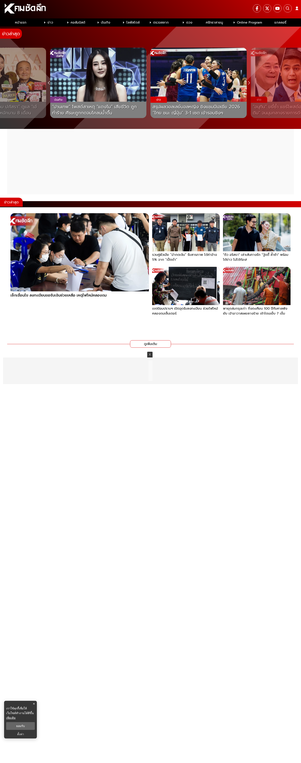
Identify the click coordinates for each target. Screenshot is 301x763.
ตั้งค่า (20, 734)
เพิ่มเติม (11, 718)
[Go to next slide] (248, 83)
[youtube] (277, 8)
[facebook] (257, 8)
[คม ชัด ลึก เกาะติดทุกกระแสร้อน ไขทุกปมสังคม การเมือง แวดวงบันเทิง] (150, 9)
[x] (267, 8)
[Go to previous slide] (48, 83)
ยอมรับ (20, 726)
